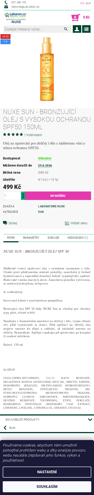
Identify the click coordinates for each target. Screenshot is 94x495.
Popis (11, 237)
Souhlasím (47, 486)
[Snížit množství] (23, 198)
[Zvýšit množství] (23, 193)
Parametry (31, 237)
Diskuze (53, 237)
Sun (41, 211)
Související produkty (22, 419)
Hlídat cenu (79, 223)
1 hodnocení (33, 135)
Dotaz (13, 223)
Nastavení (47, 472)
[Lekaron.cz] (15, 18)
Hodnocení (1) (78, 237)
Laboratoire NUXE (51, 206)
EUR (88, 3)
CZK (82, 3)
